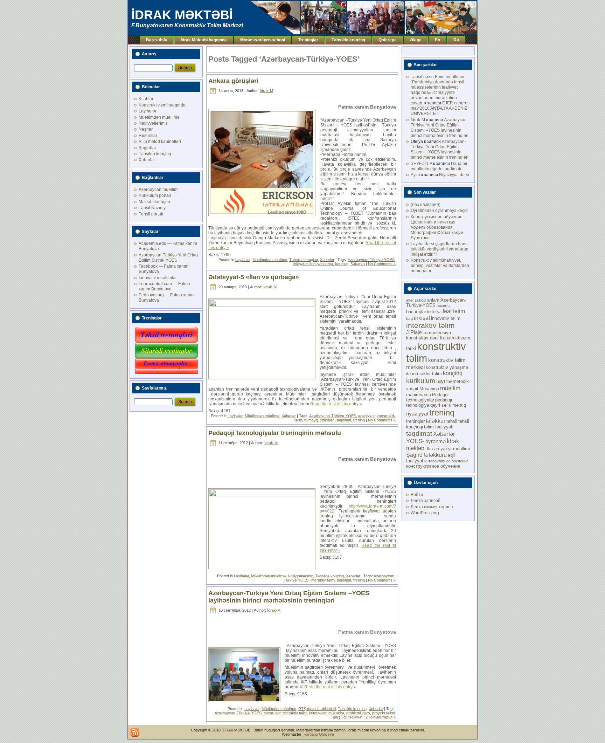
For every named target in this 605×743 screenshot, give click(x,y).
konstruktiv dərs (422, 337)
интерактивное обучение (446, 461)
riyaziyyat (417, 414)
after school (416, 300)
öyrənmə (435, 441)
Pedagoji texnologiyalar (428, 397)
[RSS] (135, 732)
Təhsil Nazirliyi (153, 207)
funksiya (434, 312)
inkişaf (422, 318)
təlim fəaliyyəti (438, 426)
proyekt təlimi (383, 713)
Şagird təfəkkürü (426, 455)
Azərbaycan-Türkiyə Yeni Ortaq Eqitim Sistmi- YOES (168, 258)
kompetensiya (437, 332)
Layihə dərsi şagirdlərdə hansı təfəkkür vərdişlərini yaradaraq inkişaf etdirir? (439, 249)
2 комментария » (381, 717)
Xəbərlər (147, 159)
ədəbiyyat (366, 416)
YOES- (415, 441)
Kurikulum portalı (155, 195)
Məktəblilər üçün (154, 201)
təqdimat (344, 420)
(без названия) (425, 204)
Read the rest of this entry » (336, 403)
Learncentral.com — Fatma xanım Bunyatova (164, 286)
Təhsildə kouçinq (155, 153)
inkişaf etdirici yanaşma (313, 264)
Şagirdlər (147, 147)
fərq (409, 318)
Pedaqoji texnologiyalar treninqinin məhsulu (274, 432)
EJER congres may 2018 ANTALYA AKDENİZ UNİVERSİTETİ (440, 108)
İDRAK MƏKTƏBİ (182, 15)
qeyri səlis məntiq (448, 405)
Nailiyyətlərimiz (153, 123)
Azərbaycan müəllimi (159, 189)
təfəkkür (435, 421)
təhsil (451, 421)
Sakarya (357, 264)
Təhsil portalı (151, 214)
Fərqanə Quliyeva (319, 734)
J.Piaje (414, 332)
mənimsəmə (418, 394)
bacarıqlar (272, 713)
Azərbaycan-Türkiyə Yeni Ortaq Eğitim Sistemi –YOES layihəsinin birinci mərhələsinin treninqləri (288, 597)
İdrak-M (266, 91)
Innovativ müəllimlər (158, 277)
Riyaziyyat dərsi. (454, 174)
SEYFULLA (421, 163)
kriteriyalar (317, 713)
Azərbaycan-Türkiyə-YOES (371, 259)
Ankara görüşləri (233, 80)
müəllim (450, 388)
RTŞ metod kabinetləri (160, 141)
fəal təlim (454, 311)
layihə (444, 380)
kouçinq (453, 373)
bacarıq (443, 305)
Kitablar (146, 98)
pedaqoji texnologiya (429, 402)
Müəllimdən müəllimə (159, 117)
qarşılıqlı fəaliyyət (347, 717)
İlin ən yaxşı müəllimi (448, 448)
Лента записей (425, 500)
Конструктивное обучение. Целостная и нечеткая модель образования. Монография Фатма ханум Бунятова (437, 227)
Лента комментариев (432, 506)
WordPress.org (425, 512)
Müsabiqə (429, 388)
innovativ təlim (445, 318)
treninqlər (415, 421)
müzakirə (336, 713)
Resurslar (148, 135)
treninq (359, 420)
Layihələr (148, 111)
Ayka (415, 174)
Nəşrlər (146, 129)
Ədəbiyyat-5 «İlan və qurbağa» (253, 277)
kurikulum (420, 380)
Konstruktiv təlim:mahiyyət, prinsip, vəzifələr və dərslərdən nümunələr (440, 265)
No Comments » (382, 264)
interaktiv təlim (323, 580)
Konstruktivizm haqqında (162, 105)
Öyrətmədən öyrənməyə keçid (439, 210)
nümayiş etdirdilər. (319, 420)
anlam (433, 300)
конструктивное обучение (433, 466)
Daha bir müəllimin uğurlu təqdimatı (439, 166)
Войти (417, 494)
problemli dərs (358, 713)
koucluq (341, 264)
